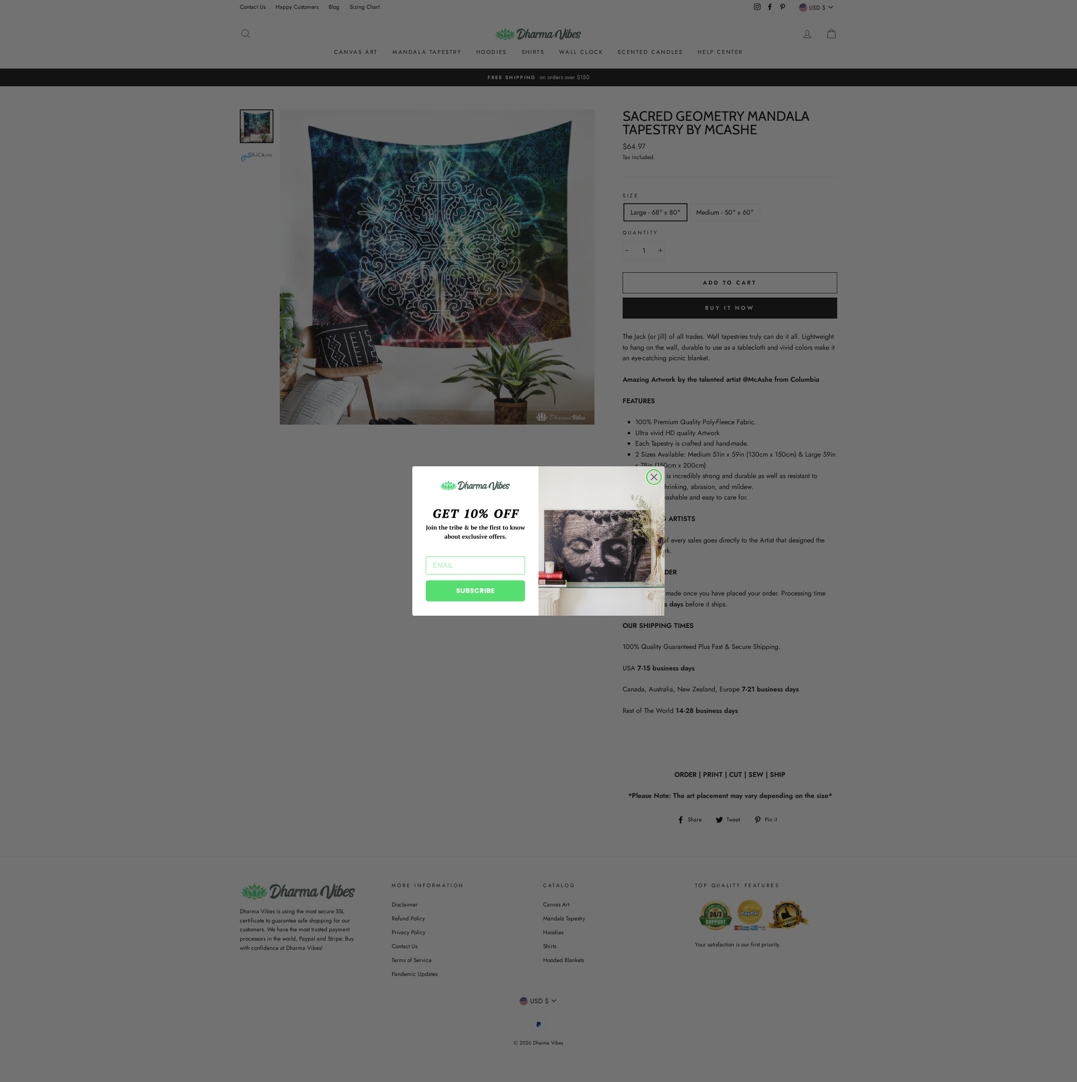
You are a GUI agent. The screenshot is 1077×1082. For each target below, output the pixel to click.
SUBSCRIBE (475, 590)
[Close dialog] (654, 477)
